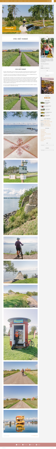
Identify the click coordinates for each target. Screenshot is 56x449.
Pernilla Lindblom (43, 139)
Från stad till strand (43, 132)
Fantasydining (43, 131)
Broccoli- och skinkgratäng (47, 125)
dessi (8, 435)
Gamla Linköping (47, 115)
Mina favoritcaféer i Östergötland (47, 103)
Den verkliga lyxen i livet (48, 112)
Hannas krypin (43, 121)
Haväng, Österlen (47, 109)
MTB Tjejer (42, 136)
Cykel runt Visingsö (20, 69)
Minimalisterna (43, 135)
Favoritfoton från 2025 (46, 120)
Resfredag (42, 140)
